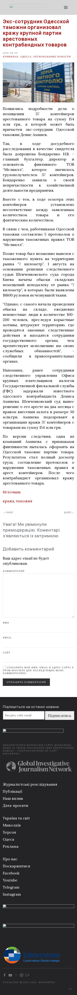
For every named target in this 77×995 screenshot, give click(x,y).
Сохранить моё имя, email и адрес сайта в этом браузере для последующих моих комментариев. (38, 670)
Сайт (6, 652)
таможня (24, 501)
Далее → (69, 512)
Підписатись (59, 715)
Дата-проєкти (15, 805)
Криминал (10, 56)
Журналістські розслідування (30, 784)
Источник (12, 492)
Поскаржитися (16, 866)
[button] (65, 7)
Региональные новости (52, 56)
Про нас (10, 859)
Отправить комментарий (26, 682)
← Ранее (8, 512)
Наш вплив (13, 798)
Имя (6, 622)
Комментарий (13, 571)
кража (8, 501)
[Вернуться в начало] (28, 7)
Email (7, 637)
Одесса (26, 56)
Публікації (12, 791)
